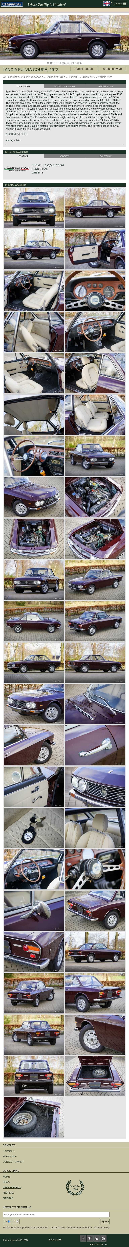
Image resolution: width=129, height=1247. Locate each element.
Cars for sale (12, 1187)
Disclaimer (55, 1240)
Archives (8, 1192)
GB (5, 1221)
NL (14, 1221)
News (6, 1182)
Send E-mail (40, 168)
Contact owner (13, 1162)
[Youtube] (103, 1238)
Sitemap (8, 1198)
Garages (8, 1151)
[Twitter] (96, 1238)
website (37, 172)
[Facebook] (83, 1238)
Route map (10, 1156)
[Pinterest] (90, 1238)
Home (6, 1176)
